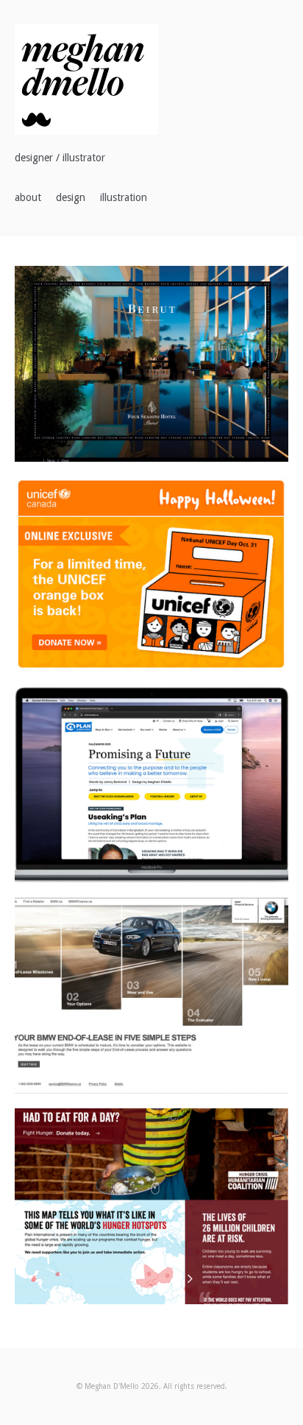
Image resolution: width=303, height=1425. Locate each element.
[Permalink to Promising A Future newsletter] (151, 785)
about (28, 197)
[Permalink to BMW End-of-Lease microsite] (151, 996)
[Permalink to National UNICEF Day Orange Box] (151, 574)
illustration (123, 197)
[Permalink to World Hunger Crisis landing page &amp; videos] (151, 1206)
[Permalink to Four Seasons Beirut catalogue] (151, 364)
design (70, 197)
